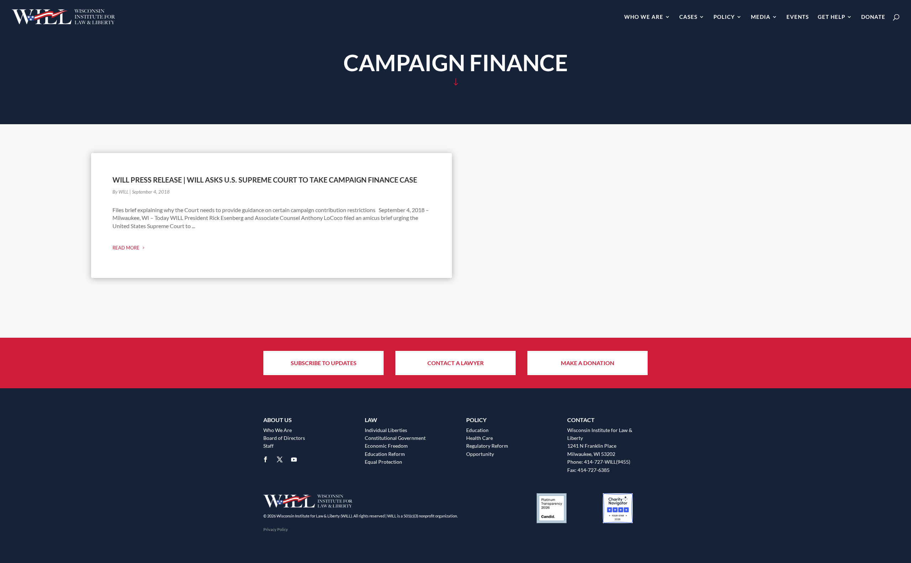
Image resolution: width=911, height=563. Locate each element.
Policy (724, 17)
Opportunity (480, 454)
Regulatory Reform (487, 446)
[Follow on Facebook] (265, 459)
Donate (873, 17)
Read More (125, 248)
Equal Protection (383, 462)
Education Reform (385, 454)
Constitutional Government (395, 438)
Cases (688, 17)
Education (477, 430)
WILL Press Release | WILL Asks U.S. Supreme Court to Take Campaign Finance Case (264, 179)
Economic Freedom (386, 446)
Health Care (479, 438)
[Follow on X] (279, 459)
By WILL (120, 192)
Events (797, 17)
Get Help (831, 17)
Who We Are (643, 17)
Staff (268, 446)
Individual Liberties (386, 430)
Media (760, 17)
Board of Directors (284, 438)
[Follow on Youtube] (294, 459)
